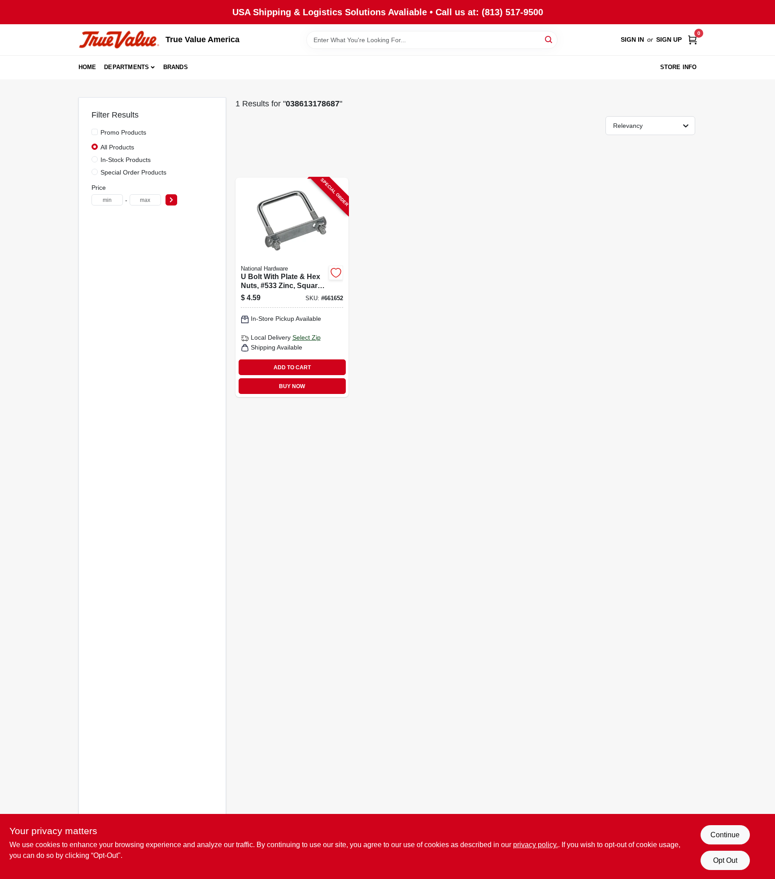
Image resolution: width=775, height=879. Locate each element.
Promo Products (123, 132)
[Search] (549, 39)
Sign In (632, 39)
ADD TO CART (292, 367)
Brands (175, 67)
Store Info (678, 67)
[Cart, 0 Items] (692, 39)
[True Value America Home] (118, 40)
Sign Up (669, 39)
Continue (725, 835)
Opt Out (725, 860)
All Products (117, 147)
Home (87, 67)
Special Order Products (133, 172)
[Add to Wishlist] (336, 273)
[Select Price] (171, 200)
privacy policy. (535, 844)
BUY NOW (292, 386)
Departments (126, 67)
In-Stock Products (125, 159)
